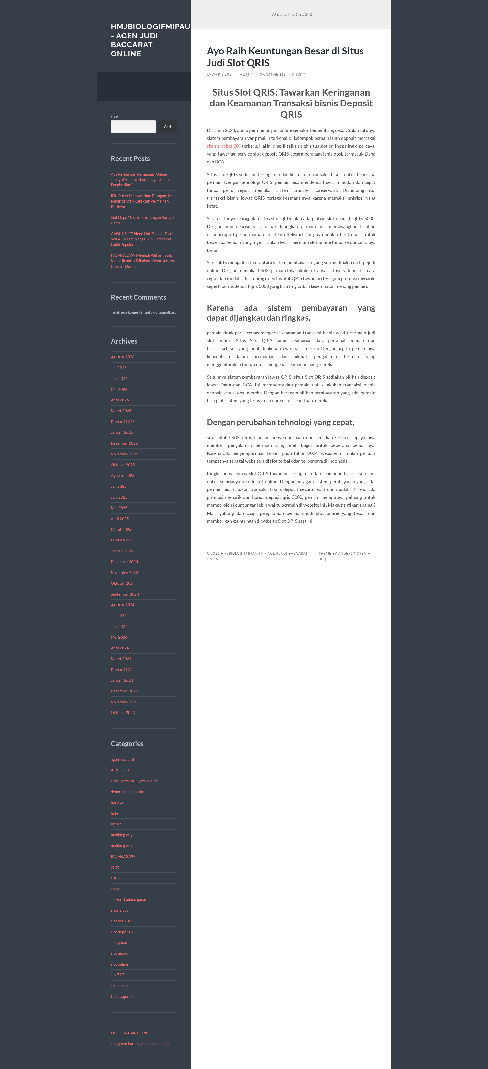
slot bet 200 (121, 921)
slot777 (117, 974)
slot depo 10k (122, 931)
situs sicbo (119, 910)
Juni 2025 (119, 497)
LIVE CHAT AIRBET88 (129, 1033)
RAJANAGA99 (123, 856)
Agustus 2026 (122, 356)
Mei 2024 (119, 637)
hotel (115, 813)
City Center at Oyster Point (134, 781)
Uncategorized (123, 996)
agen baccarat (122, 759)
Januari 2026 (122, 432)
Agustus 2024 (122, 604)
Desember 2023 (124, 691)
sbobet (116, 888)
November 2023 (124, 702)
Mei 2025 (119, 507)
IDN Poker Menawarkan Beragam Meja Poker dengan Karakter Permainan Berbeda (144, 201)
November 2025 (124, 454)
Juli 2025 (119, 486)
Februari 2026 (123, 421)
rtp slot (117, 877)
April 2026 (120, 400)
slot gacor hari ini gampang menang (140, 1043)
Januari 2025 (122, 551)
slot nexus (119, 953)
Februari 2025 (123, 540)
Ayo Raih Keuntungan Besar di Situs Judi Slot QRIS (285, 56)
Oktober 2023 (123, 712)
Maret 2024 (121, 658)
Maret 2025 (121, 529)
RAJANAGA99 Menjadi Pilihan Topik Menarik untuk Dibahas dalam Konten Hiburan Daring (142, 260)
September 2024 (125, 594)
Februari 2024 (123, 669)
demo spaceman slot (128, 791)
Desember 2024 (124, 561)
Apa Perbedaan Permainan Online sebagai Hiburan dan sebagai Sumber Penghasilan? (141, 179)
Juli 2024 (119, 615)
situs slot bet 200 (224, 146)
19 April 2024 (220, 74)
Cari (115, 117)
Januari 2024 (122, 680)
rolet (115, 867)
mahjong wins (122, 845)
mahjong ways (122, 834)
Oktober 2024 (123, 583)
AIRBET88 (120, 770)
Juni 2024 (119, 626)
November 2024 (124, 572)
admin (247, 74)
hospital (117, 802)
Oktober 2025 (123, 464)
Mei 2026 (119, 389)
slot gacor (119, 942)
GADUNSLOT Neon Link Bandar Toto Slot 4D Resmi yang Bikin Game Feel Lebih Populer (141, 239)
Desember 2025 (124, 443)
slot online (119, 964)
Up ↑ (322, 559)
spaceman (119, 985)
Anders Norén (352, 553)
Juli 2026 (119, 367)
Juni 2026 (119, 378)
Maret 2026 (121, 410)
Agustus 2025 (122, 475)
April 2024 (120, 648)
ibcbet (116, 824)
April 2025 (120, 518)
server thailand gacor (128, 899)
